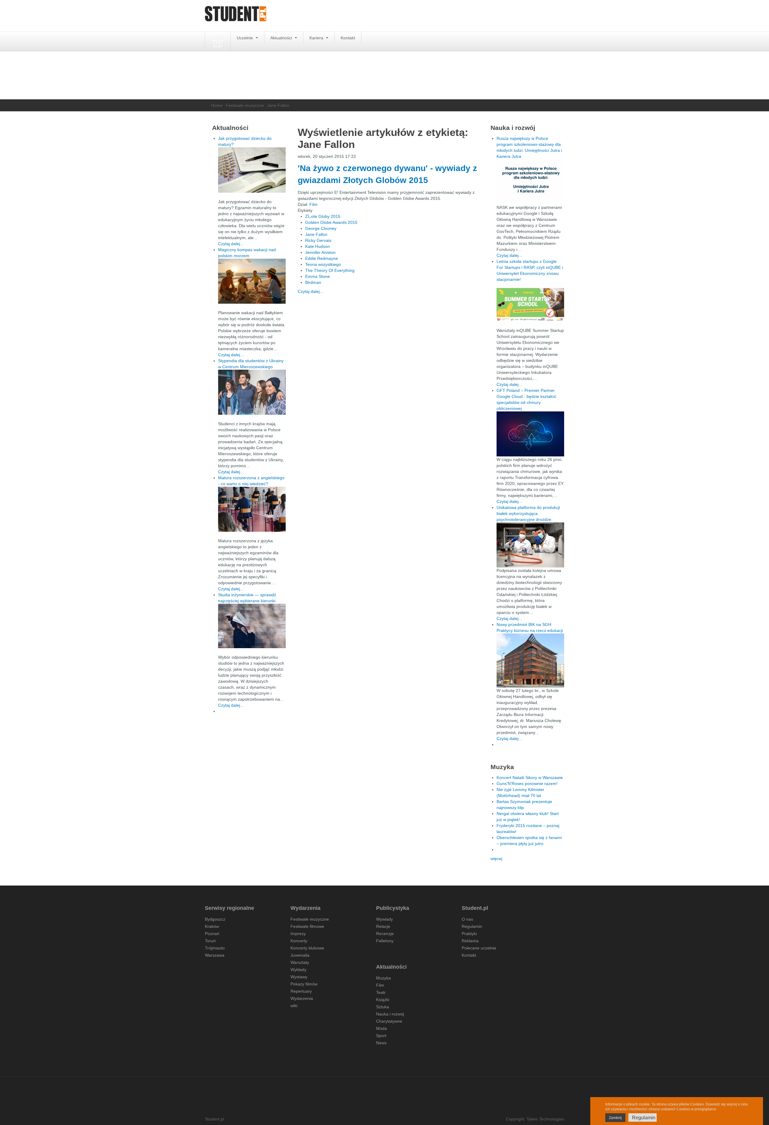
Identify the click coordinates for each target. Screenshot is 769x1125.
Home (217, 105)
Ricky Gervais (318, 240)
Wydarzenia (301, 998)
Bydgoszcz (215, 919)
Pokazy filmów (304, 984)
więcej (496, 858)
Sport (381, 1035)
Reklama (470, 940)
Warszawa (214, 955)
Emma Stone (317, 276)
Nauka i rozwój (390, 1014)
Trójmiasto (215, 948)
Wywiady (384, 919)
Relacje (383, 926)
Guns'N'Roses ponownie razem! (527, 783)
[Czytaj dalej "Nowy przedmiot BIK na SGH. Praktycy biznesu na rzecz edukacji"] (530, 660)
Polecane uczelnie (479, 948)
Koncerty (298, 940)
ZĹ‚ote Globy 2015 (322, 216)
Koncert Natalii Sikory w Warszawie (530, 777)
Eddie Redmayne (321, 258)
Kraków (212, 926)
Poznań (212, 933)
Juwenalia (299, 955)
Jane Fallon (316, 234)
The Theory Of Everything (329, 270)
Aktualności (281, 37)
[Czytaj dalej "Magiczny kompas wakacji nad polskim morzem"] (252, 281)
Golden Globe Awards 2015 (331, 222)
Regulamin (472, 926)
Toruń (210, 940)
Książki (382, 999)
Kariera (316, 37)
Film (313, 204)
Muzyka (383, 978)
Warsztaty (299, 962)
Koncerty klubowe (307, 948)
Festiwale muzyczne (245, 105)
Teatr (381, 992)
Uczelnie (245, 37)
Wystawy (298, 976)
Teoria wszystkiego (323, 264)
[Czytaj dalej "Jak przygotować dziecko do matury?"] (252, 170)
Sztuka (382, 1006)
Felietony (385, 940)
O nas (467, 919)
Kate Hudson (317, 246)
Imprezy (298, 933)
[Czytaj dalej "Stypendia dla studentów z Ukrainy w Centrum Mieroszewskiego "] (252, 392)
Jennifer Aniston (320, 252)
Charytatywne (389, 1021)
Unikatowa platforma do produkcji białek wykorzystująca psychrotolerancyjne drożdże (528, 513)
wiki (293, 1005)
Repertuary (301, 991)
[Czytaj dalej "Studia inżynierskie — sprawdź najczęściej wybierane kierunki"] (252, 626)
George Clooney (320, 228)
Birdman (313, 282)
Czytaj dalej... (310, 291)
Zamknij (615, 1118)
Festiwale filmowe (307, 926)
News (381, 1042)
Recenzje (385, 933)
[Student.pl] (235, 16)
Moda (381, 1028)
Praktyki (469, 933)
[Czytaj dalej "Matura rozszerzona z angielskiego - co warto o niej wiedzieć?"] (252, 509)
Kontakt (348, 37)
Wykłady (298, 969)
